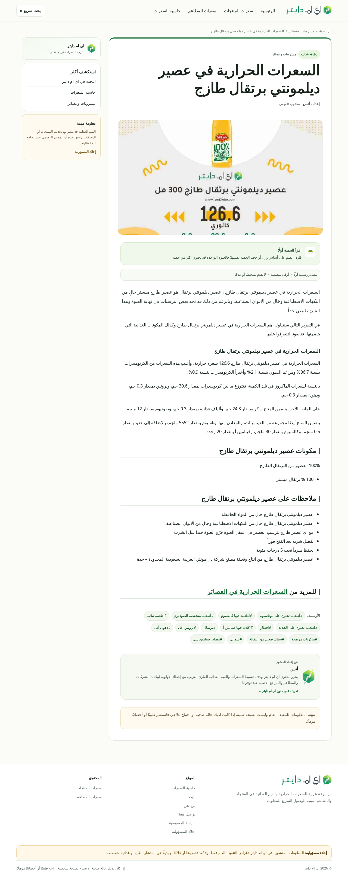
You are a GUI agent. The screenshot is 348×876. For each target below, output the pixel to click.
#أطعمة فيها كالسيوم (236, 615)
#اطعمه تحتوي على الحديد (298, 627)
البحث (191, 796)
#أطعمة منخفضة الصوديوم (193, 615)
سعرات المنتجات (238, 10)
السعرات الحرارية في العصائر (247, 591)
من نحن (189, 805)
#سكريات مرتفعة (304, 639)
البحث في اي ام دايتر (79, 81)
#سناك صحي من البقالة (266, 639)
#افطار (265, 627)
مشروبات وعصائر (302, 30)
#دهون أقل (162, 627)
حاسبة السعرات (167, 10)
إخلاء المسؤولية (85, 151)
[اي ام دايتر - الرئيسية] (308, 10)
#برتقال (209, 627)
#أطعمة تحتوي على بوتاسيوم (281, 615)
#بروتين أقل (187, 627)
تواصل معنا (187, 814)
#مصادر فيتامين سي (207, 639)
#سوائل (236, 639)
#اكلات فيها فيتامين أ (238, 627)
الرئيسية (268, 10)
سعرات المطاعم (202, 10)
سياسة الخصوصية (182, 822)
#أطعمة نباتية (157, 615)
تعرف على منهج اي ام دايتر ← (278, 690)
